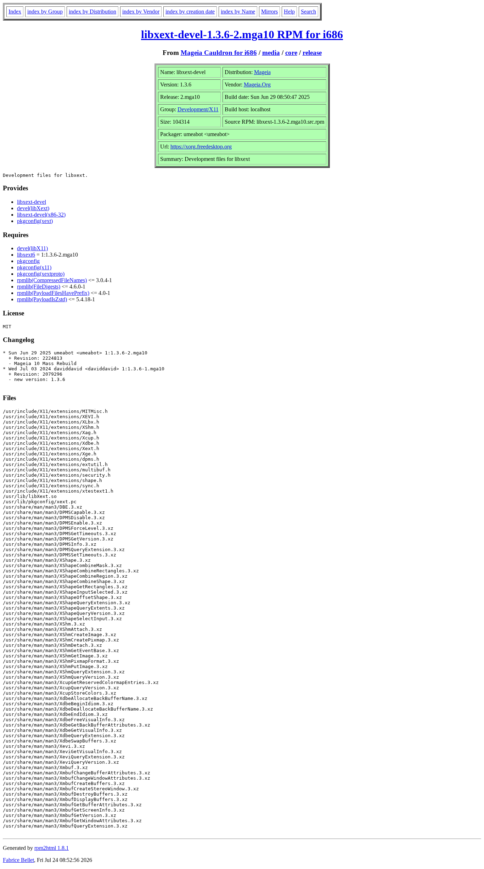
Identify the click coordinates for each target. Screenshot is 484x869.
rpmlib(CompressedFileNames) (52, 280)
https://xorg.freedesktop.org (201, 147)
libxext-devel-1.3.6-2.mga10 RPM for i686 (242, 34)
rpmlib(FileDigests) (38, 287)
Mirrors (269, 12)
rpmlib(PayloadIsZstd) (42, 299)
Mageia (262, 72)
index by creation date (190, 12)
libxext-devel (31, 202)
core (291, 52)
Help (289, 12)
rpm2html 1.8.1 (51, 848)
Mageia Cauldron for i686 (219, 52)
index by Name (238, 12)
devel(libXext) (33, 208)
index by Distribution (92, 12)
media (271, 52)
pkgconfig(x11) (34, 267)
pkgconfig (28, 261)
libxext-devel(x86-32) (41, 215)
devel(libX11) (32, 248)
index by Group (45, 12)
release (312, 52)
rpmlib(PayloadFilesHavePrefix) (53, 293)
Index (15, 12)
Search (308, 12)
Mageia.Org (257, 85)
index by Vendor (140, 12)
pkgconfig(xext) (35, 221)
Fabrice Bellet (18, 860)
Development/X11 (198, 109)
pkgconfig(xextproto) (40, 274)
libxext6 (26, 255)
